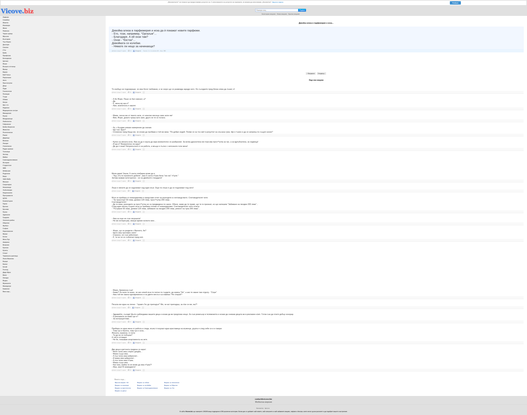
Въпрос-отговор (9, 66)
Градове (6, 217)
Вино (5, 275)
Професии (7, 55)
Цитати (267, 408)
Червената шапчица (10, 256)
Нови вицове (282, 14)
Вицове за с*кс (169, 388)
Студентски (7, 165)
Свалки (5, 47)
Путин (5, 212)
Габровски (7, 124)
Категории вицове (269, 14)
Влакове (6, 245)
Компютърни (8, 201)
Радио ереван (8, 149)
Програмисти (8, 195)
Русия (5, 116)
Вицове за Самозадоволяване (147, 388)
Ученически (7, 146)
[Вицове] (17, 14)
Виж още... (7, 291)
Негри (5, 102)
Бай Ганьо (7, 75)
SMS (4, 168)
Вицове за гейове (143, 382)
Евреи (5, 72)
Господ (5, 269)
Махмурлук (7, 286)
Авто (4, 80)
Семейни (6, 20)
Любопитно (7, 121)
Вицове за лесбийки (144, 385)
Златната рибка (8, 220)
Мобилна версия (263, 402)
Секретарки (7, 184)
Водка (5, 280)
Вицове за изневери (122, 385)
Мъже (5, 64)
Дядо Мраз (7, 272)
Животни (6, 129)
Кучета (5, 250)
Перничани (7, 77)
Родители (6, 173)
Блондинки (7, 58)
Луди (5, 88)
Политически (8, 132)
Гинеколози (7, 91)
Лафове (6, 17)
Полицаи (6, 94)
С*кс (4, 50)
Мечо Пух (6, 239)
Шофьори (6, 171)
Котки (5, 236)
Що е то (6, 105)
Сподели (138, 51)
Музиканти (7, 283)
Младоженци (7, 118)
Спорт (5, 253)
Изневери (6, 25)
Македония (7, 113)
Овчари (6, 278)
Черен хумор (7, 33)
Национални (7, 193)
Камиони (6, 289)
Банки (5, 264)
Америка (6, 242)
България (6, 39)
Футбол (5, 226)
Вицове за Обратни (170, 385)
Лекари (5, 143)
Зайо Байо (7, 179)
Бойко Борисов (9, 127)
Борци (5, 261)
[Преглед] (144, 92)
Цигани (5, 61)
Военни (6, 140)
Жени (5, 28)
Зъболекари (7, 190)
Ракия (5, 135)
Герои (5, 204)
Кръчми (6, 209)
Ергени (5, 206)
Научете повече (277, 2)
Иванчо (5, 22)
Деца (4, 86)
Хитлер (5, 154)
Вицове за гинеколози (171, 382)
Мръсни (6, 36)
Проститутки (7, 83)
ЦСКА (5, 198)
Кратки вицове (294, 14)
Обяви (5, 99)
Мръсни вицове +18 (121, 382)
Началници (7, 187)
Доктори (6, 44)
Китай (5, 267)
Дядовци (6, 138)
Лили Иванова (8, 258)
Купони (5, 247)
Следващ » (321, 73)
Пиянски (6, 31)
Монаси (6, 182)
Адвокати (6, 215)
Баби (5, 53)
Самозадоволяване (10, 160)
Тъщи (5, 97)
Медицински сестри (10, 110)
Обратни (6, 223)
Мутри (5, 234)
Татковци (6, 151)
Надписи (6, 108)
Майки (5, 157)
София (5, 228)
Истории (6, 162)
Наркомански (8, 231)
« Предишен (311, 73)
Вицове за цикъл (120, 391)
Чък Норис (7, 42)
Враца (5, 69)
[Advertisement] (316, 62)
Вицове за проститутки (123, 388)
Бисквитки (260, 408)
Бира (5, 176)
